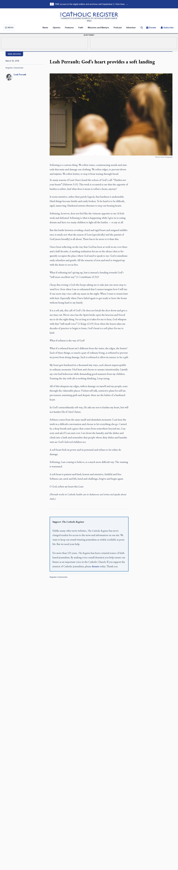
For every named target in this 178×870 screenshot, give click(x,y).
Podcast (118, 27)
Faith (80, 27)
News (45, 27)
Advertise (131, 27)
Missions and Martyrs (98, 27)
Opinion (56, 27)
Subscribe (168, 27)
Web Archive (14, 54)
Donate (152, 27)
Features (69, 27)
